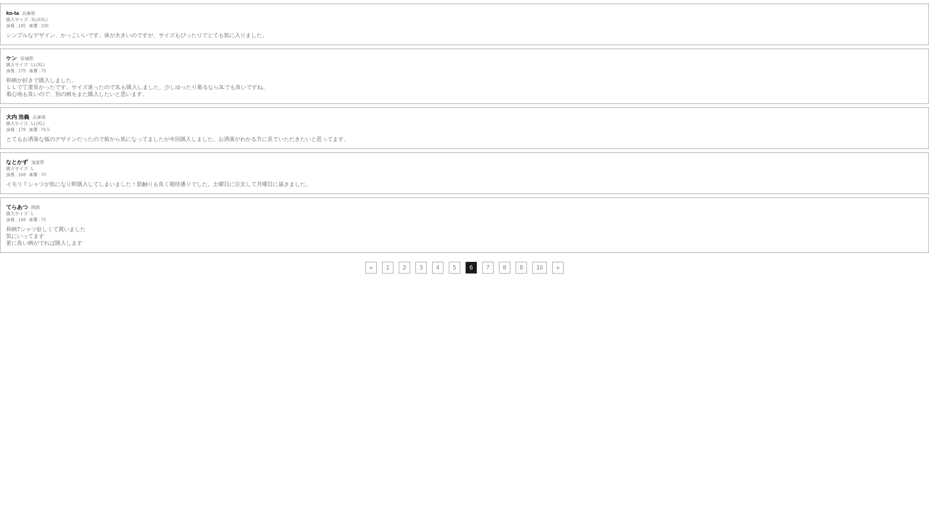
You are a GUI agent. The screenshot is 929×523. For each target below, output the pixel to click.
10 (539, 267)
